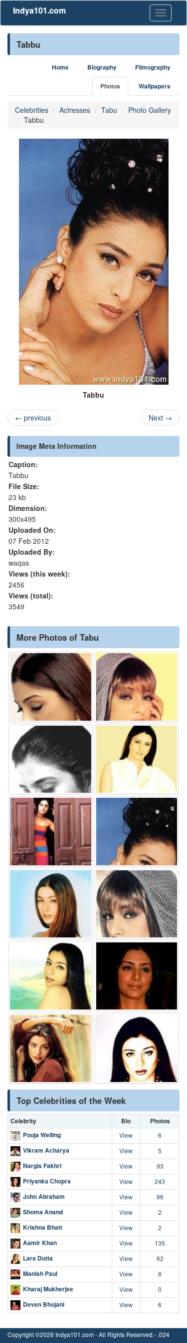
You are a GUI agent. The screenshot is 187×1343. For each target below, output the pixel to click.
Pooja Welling (42, 1135)
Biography (102, 67)
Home (60, 67)
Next (160, 417)
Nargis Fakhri (42, 1166)
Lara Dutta (38, 1258)
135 (160, 1243)
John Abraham (44, 1196)
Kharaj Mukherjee (48, 1289)
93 (160, 1166)
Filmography (153, 67)
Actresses (74, 110)
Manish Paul (40, 1273)
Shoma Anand (43, 1212)
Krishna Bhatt (42, 1227)
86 (160, 1196)
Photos (110, 86)
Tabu (109, 110)
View (126, 1135)
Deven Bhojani (43, 1304)
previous (33, 417)
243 (160, 1181)
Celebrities (31, 110)
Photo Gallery (149, 110)
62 (160, 1258)
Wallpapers (155, 86)
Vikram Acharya (46, 1150)
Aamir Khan (40, 1243)
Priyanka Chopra (47, 1181)
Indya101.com (39, 10)
